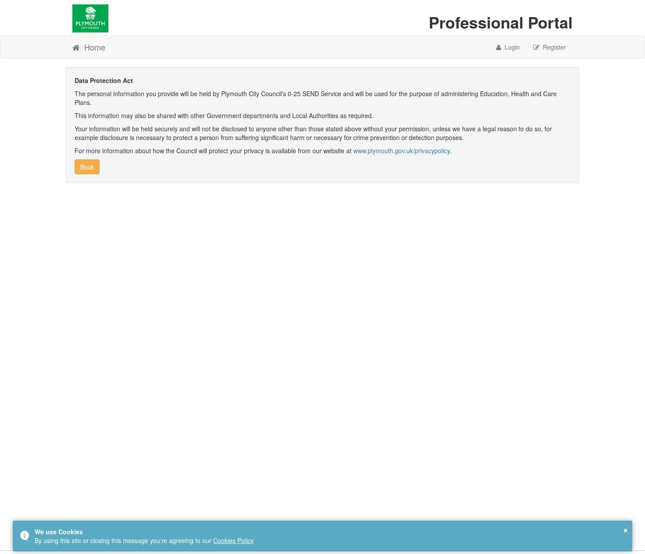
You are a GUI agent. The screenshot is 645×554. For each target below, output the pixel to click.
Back (87, 166)
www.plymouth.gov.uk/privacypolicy (401, 150)
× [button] (625, 529)
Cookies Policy (233, 540)
